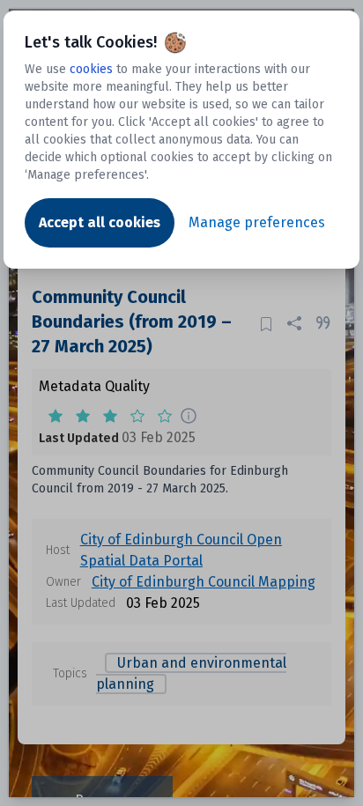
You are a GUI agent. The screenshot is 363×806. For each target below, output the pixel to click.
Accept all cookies (99, 222)
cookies (91, 69)
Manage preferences (257, 222)
